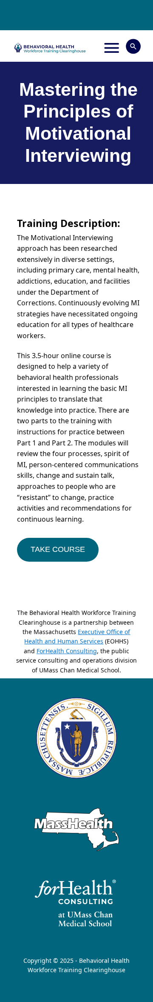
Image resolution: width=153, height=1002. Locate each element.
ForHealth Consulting (67, 651)
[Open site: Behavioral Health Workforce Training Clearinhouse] (49, 48)
